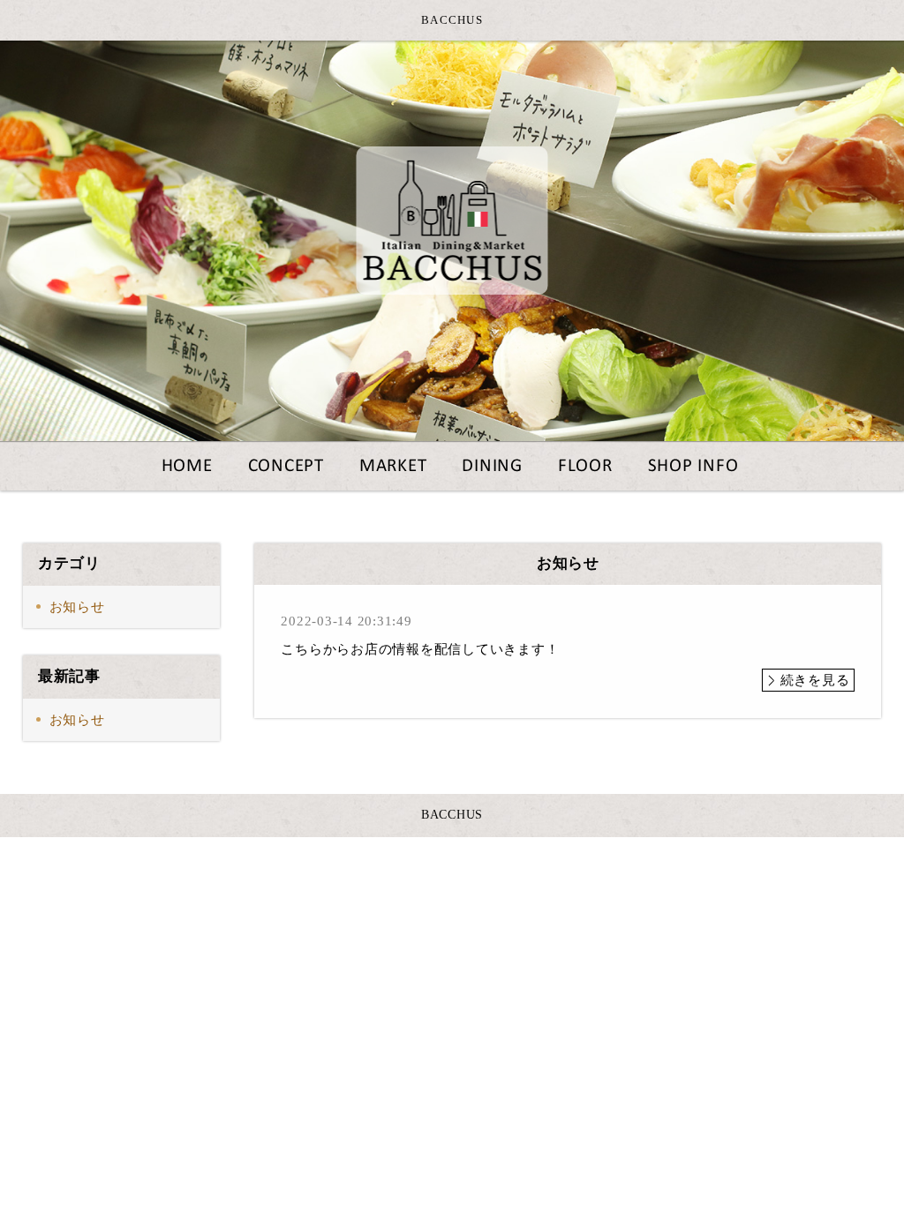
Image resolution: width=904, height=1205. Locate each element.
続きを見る (815, 680)
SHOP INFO (693, 466)
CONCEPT (286, 466)
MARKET (393, 466)
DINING (492, 466)
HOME (187, 466)
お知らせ (77, 607)
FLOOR (585, 466)
